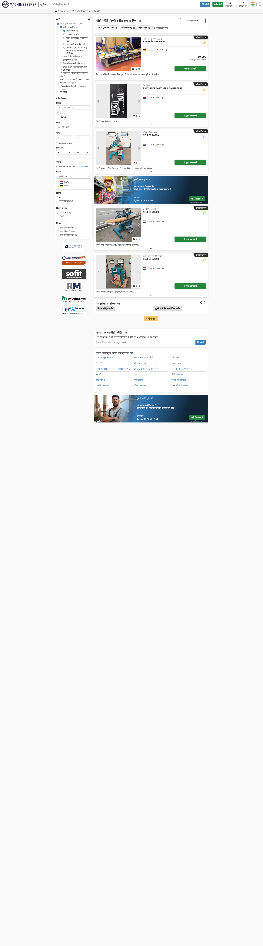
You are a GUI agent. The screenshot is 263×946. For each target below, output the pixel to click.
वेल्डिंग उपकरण (140, 385)
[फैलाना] (151, 78)
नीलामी (63, 216)
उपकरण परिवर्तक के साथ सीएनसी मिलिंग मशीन (114, 368)
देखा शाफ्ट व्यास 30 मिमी (143, 357)
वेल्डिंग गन (175, 357)
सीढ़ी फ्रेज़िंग (72, 30)
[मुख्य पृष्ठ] (56, 11)
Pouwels (65, 117)
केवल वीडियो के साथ (68, 231)
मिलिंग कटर (138, 379)
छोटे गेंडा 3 (100, 379)
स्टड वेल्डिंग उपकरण (179, 385)
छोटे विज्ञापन (65, 212)
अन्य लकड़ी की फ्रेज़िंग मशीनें (78, 44)
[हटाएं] (116, 27)
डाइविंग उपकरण (102, 385)
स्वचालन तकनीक (69, 82)
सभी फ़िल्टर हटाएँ (161, 28)
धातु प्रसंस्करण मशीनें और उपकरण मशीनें (74, 74)
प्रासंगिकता (193, 20)
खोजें (206, 4)
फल (135, 374)
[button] (260, 4)
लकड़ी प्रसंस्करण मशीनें (71, 23)
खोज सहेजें (152, 318)
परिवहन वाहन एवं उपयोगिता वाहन (74, 79)
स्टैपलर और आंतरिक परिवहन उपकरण (73, 88)
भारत (82, 166)
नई (61, 197)
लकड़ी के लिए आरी (72, 56)
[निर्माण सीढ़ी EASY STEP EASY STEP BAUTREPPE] (118, 101)
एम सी (98, 374)
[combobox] (74, 176)
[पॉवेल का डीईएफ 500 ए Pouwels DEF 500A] (118, 54)
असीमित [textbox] (63, 176)
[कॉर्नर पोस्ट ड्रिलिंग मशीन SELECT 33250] (118, 271)
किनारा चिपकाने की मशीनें (74, 63)
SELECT (64, 113)
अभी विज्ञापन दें (197, 198)
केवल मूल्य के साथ (65, 143)
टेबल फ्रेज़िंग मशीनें (75, 34)
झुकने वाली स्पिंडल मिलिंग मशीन (77, 39)
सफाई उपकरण (177, 363)
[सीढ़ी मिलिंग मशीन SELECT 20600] (118, 225)
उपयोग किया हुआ (66, 201)
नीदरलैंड (67, 182)
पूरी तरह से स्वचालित (142, 363)
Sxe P (99, 363)
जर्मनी (66, 185)
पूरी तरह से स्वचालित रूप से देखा (146, 368)
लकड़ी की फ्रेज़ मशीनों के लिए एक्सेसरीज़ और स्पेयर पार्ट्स (77, 49)
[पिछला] (98, 54)
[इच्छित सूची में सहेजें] (204, 42)
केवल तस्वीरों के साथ (68, 227)
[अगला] (139, 54)
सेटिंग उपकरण (177, 374)
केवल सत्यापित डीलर (68, 235)
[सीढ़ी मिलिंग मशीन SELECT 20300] (118, 148)
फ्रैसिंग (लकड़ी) (70, 27)
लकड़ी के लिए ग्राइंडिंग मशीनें (75, 67)
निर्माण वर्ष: (59, 147)
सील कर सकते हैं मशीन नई (181, 368)
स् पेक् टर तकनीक (178, 379)
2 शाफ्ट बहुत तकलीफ (104, 357)
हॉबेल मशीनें (70, 60)
